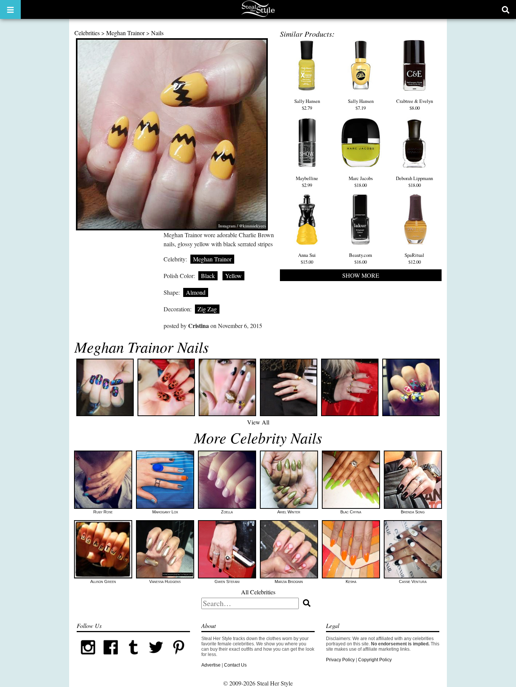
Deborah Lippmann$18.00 (414, 181)
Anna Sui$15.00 (307, 258)
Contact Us (235, 665)
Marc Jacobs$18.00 (361, 181)
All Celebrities (258, 592)
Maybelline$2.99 (307, 181)
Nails (157, 33)
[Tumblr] (133, 657)
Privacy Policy (340, 659)
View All (258, 422)
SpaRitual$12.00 (414, 258)
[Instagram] (88, 657)
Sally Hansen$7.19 (361, 104)
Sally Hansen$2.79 (307, 104)
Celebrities (87, 33)
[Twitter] (156, 657)
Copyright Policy (375, 659)
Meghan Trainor (125, 33)
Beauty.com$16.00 (360, 258)
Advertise (211, 665)
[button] (10, 9)
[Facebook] (110, 657)
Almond (195, 292)
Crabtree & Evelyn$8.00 (414, 104)
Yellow (233, 276)
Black (208, 276)
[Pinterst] (178, 657)
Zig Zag (207, 309)
